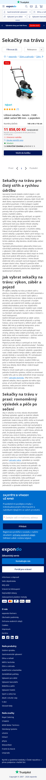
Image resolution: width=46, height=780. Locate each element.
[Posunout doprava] (44, 25)
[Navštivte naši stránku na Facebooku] (7, 638)
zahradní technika (16, 378)
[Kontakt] (31, 6)
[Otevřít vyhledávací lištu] (26, 6)
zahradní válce (15, 460)
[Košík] (41, 6)
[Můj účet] (36, 6)
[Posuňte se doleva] (2, 25)
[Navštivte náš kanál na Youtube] (3, 638)
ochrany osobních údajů (24, 535)
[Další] (26, 168)
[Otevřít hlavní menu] (3, 6)
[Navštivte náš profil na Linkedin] (12, 638)
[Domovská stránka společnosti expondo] (5, 56)
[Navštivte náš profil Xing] (16, 638)
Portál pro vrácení (23, 569)
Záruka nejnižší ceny (15, 140)
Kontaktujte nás (23, 561)
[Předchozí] (17, 168)
